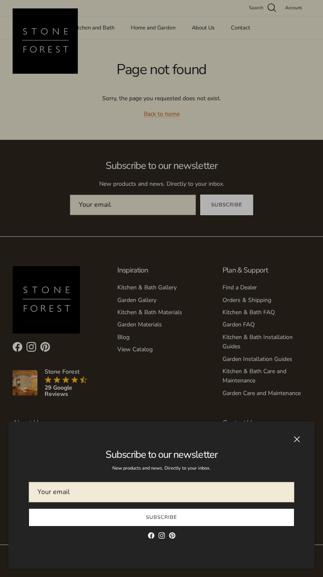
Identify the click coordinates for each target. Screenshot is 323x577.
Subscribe (161, 517)
